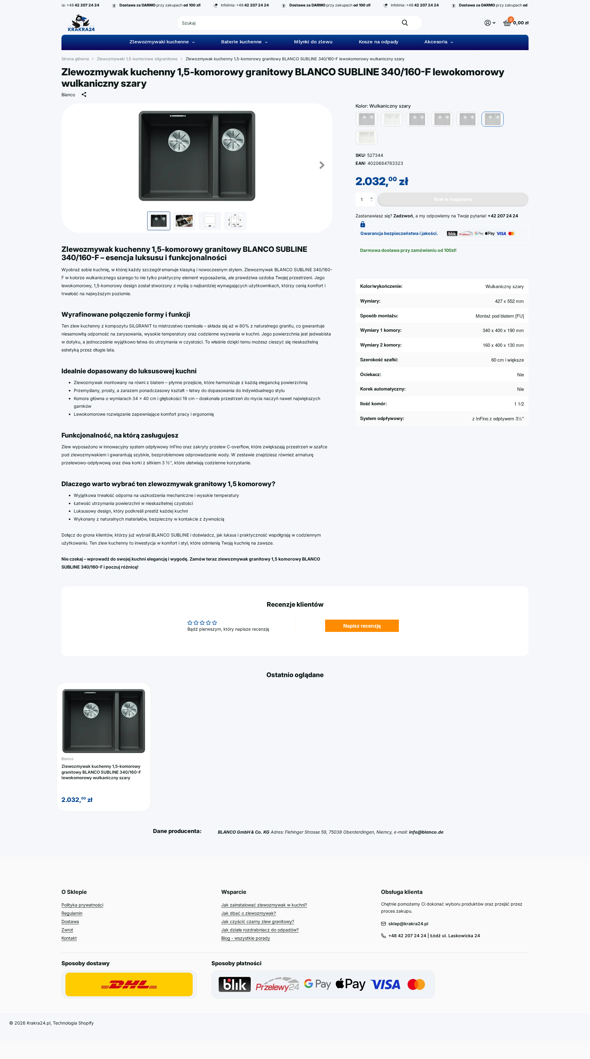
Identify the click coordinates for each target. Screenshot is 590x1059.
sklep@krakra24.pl (408, 923)
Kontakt (69, 938)
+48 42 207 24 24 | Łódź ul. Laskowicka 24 (434, 935)
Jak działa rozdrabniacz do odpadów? (260, 929)
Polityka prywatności (82, 904)
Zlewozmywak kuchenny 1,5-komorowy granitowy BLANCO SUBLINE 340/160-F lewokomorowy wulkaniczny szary (101, 772)
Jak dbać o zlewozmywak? (248, 913)
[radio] (367, 119)
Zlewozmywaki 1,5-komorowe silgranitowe (137, 58)
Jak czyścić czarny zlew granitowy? (257, 921)
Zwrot (67, 929)
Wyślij (404, 22)
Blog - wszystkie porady (245, 938)
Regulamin (71, 913)
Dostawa (70, 921)
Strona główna (75, 58)
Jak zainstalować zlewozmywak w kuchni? (264, 904)
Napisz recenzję (362, 626)
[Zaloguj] (490, 23)
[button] (373, 194)
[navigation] (158, 221)
